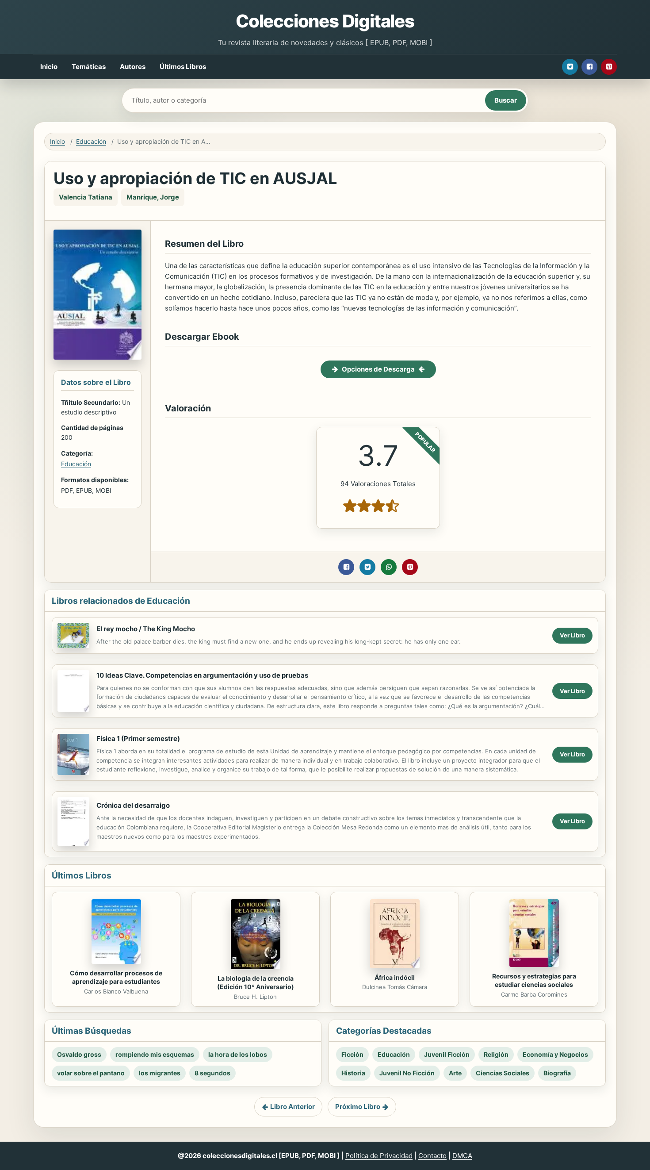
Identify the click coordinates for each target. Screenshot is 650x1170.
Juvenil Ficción (447, 1054)
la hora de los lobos (237, 1054)
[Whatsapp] (389, 567)
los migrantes (159, 1073)
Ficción (352, 1054)
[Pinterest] (609, 67)
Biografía (557, 1073)
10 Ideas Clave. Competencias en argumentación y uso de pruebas (202, 675)
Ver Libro (572, 635)
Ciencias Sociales (502, 1073)
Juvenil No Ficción (407, 1073)
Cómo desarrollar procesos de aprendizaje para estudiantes (116, 977)
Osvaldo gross (79, 1054)
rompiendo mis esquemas (154, 1054)
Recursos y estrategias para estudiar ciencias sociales (534, 980)
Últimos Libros (183, 66)
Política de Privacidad (379, 1155)
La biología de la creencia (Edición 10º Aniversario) (255, 982)
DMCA (462, 1155)
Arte (455, 1073)
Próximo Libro (357, 1106)
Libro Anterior (292, 1106)
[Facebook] (589, 67)
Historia (353, 1073)
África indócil (395, 977)
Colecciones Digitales (325, 21)
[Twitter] (570, 67)
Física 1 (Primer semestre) (138, 738)
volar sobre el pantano (91, 1073)
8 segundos (212, 1073)
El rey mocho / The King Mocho (145, 629)
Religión (496, 1054)
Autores (132, 66)
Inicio (48, 66)
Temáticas (89, 66)
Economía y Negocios (555, 1054)
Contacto (432, 1155)
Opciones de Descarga (378, 369)
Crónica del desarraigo (133, 805)
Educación (91, 141)
